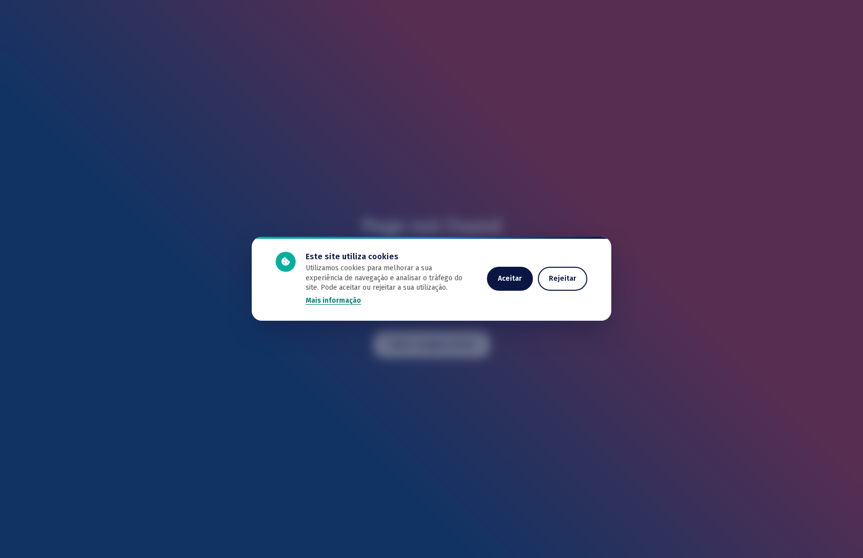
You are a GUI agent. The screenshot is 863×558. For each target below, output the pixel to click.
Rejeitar (562, 278)
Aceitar (510, 278)
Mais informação (333, 301)
